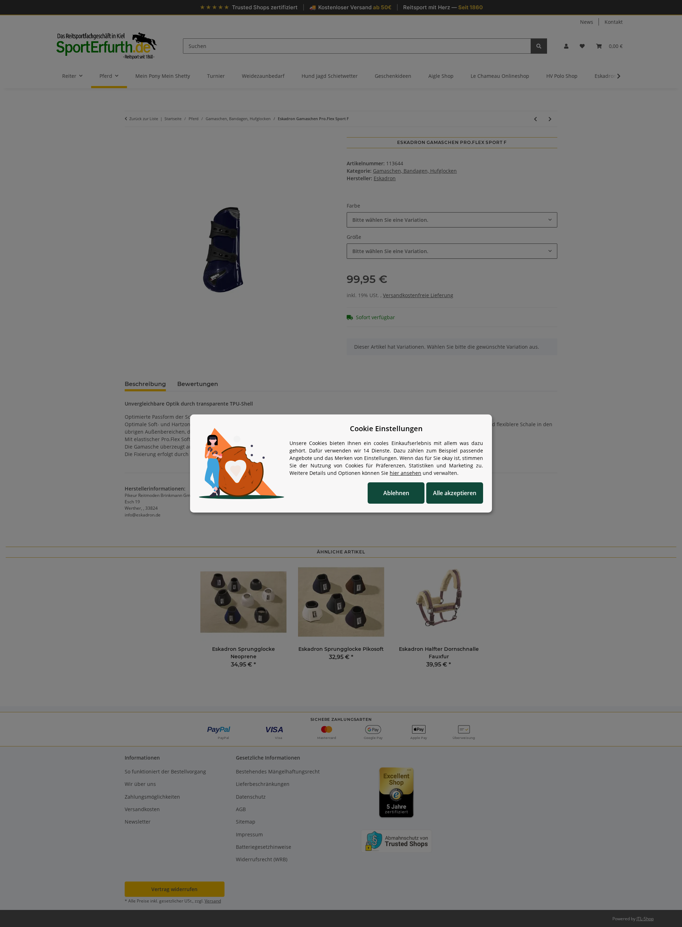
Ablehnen (396, 493)
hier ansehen (405, 473)
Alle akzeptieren (454, 493)
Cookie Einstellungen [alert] (386, 428)
